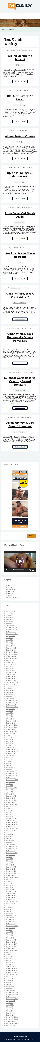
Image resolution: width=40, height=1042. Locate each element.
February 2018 (11, 796)
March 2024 (10, 670)
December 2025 (11, 628)
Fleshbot (9, 587)
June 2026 (9, 615)
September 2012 (12, 926)
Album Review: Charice (20, 136)
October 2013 (10, 899)
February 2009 (11, 1013)
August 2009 (10, 1001)
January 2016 (10, 845)
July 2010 (9, 978)
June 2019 (9, 786)
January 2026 (10, 626)
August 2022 (10, 709)
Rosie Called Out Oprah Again (20, 214)
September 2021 (12, 731)
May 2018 (9, 790)
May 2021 (9, 739)
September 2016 (12, 828)
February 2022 (11, 721)
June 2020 (9, 761)
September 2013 (12, 901)
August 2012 (10, 928)
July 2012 (9, 930)
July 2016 (9, 832)
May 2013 (9, 909)
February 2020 (11, 770)
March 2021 (10, 743)
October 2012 (10, 924)
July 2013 (9, 905)
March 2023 (10, 695)
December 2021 (11, 725)
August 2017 (10, 806)
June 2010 (9, 980)
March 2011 (10, 962)
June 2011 (9, 956)
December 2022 (11, 701)
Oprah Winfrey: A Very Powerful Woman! (20, 424)
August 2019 (10, 782)
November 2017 (11, 800)
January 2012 (10, 942)
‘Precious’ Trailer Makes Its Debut (20, 255)
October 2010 (11, 972)
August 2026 (10, 611)
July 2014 (9, 881)
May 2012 (9, 934)
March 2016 (10, 841)
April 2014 (9, 887)
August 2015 (10, 855)
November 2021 (11, 727)
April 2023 (9, 693)
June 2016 (9, 834)
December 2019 (11, 774)
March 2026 (10, 622)
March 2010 (10, 987)
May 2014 (9, 885)
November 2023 (11, 678)
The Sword (9, 595)
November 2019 (11, 776)
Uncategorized (19, 303)
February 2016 (11, 843)
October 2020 (11, 753)
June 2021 (9, 737)
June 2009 (10, 1005)
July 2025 (9, 638)
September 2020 (12, 755)
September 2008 (12, 1023)
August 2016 (10, 830)
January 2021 (10, 747)
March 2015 (10, 865)
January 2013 (10, 918)
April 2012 (9, 936)
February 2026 (11, 624)
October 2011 (10, 948)
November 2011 (11, 946)
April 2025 (9, 644)
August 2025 (10, 636)
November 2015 (11, 849)
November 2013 (11, 897)
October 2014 (11, 875)
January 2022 (10, 723)
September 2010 (12, 974)
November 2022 (11, 703)
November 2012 (11, 922)
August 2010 (10, 976)
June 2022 (9, 713)
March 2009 (10, 1011)
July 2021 (9, 735)
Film (19, 263)
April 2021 (9, 741)
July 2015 (9, 857)
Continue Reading (21, 81)
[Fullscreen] (33, 570)
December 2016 (11, 822)
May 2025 (9, 642)
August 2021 (10, 733)
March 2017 (10, 816)
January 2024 (10, 674)
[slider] (18, 569)
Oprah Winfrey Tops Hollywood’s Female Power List (20, 337)
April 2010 (9, 985)
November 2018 (11, 788)
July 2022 (9, 711)
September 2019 (12, 780)
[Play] (7, 570)
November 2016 (11, 824)
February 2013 (11, 916)
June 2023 (9, 688)
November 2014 (11, 873)
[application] (20, 561)
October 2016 (10, 826)
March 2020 (10, 768)
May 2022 (9, 715)
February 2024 (11, 672)
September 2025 (12, 634)
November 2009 (12, 995)
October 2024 (11, 656)
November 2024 (11, 654)
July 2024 (9, 662)
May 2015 (9, 861)
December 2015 (11, 847)
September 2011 (11, 950)
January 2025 (10, 650)
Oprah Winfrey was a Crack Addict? (20, 295)
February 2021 (11, 745)
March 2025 (10, 646)
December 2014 (11, 871)
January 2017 (10, 820)
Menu (20, 16)
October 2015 (10, 851)
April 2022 (9, 717)
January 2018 (10, 798)
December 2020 (12, 749)
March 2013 (10, 914)
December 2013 (11, 895)
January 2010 (10, 991)
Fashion (19, 65)
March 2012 (10, 938)
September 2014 (12, 877)
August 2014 (10, 879)
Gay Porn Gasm (11, 589)
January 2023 (10, 699)
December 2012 (11, 920)
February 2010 (11, 989)
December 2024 (11, 652)
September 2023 (12, 682)
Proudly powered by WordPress (11, 1039)
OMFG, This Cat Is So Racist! (20, 97)
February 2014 (11, 891)
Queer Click (10, 591)
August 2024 (10, 660)
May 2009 (9, 1007)
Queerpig (9, 593)
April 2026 (9, 620)
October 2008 (11, 1021)
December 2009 (12, 993)
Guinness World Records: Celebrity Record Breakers (20, 381)
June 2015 (9, 859)
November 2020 (12, 751)
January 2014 (10, 893)
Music (19, 142)
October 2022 (11, 705)
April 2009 (9, 1009)
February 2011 (11, 964)
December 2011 (11, 944)
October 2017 (11, 802)
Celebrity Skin (20, 432)
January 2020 (10, 772)
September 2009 (12, 999)
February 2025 (11, 648)
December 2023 (11, 676)
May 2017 (9, 812)
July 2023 (9, 686)
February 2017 (11, 818)
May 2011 (9, 958)
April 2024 (9, 668)
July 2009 (9, 1003)
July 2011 (9, 954)
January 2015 (10, 869)
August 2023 (10, 684)
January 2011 (10, 966)
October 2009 (11, 997)
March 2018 (10, 794)
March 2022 (10, 719)
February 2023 (11, 697)
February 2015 (11, 867)
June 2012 (9, 932)
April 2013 (9, 912)
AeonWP (34, 1039)
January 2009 (11, 1015)
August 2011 (10, 952)
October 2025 (11, 632)
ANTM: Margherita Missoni (20, 57)
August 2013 (10, 903)
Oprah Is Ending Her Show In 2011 (20, 174)
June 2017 (9, 810)
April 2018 (9, 792)
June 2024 (9, 664)
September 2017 (12, 804)
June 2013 (9, 907)
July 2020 (9, 759)
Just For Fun (19, 105)
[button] (20, 561)
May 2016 (9, 836)
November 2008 (12, 1019)
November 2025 (11, 630)
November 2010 (11, 970)
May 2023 (9, 690)
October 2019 (11, 778)
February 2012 (11, 940)
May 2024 (9, 666)
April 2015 (9, 863)
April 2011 (9, 960)
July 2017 (9, 808)
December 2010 (11, 968)
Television (19, 182)
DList (8, 585)
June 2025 (9, 640)
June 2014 (9, 883)
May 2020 (9, 763)
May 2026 (9, 617)
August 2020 (10, 757)
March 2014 (10, 889)
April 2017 (9, 814)
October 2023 (11, 680)
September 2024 (12, 658)
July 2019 (9, 784)
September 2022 (12, 707)
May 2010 (9, 982)
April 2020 (9, 766)
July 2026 (9, 613)
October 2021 (10, 729)
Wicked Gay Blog (12, 597)
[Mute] (30, 570)
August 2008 (10, 1025)
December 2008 (12, 1017)
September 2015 (11, 853)
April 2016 (9, 839)
